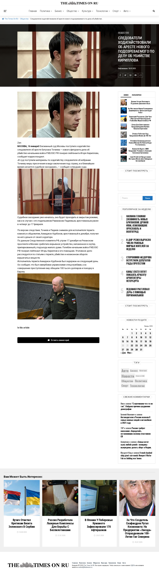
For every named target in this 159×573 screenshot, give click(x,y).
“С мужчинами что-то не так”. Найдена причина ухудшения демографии (137, 406)
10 (141, 337)
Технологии (102, 11)
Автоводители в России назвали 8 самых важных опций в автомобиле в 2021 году (136, 420)
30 (136, 349)
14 (127, 341)
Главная (33, 11)
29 (132, 349)
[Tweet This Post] (125, 75)
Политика (45, 11)
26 (150, 345)
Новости (127, 375)
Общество (72, 11)
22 (132, 345)
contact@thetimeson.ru (85, 567)
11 (146, 337)
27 (123, 349)
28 (127, 349)
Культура (86, 11)
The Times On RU (11, 19)
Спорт (116, 11)
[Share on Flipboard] (130, 75)
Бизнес (58, 11)
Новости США (140, 376)
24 (141, 345)
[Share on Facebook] (120, 75)
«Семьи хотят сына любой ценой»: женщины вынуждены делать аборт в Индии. (136, 444)
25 (146, 345)
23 (136, 345)
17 (141, 341)
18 (146, 341)
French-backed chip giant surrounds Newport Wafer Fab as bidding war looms (136, 455)
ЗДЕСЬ (133, 565)
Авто (126, 11)
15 (132, 341)
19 (150, 341)
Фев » (129, 352)
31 (141, 349)
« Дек (123, 352)
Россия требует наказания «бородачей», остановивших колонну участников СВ (136, 432)
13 (123, 341)
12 (150, 337)
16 (137, 341)
